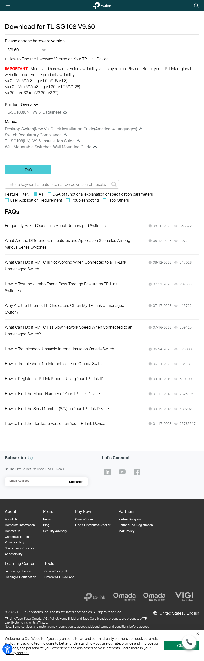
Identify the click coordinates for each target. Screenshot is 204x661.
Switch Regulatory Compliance (33, 134)
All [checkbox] (41, 194)
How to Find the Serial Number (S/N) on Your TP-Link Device (57, 408)
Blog (46, 525)
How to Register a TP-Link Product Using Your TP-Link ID (54, 378)
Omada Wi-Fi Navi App (59, 577)
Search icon (196, 6)
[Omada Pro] (154, 597)
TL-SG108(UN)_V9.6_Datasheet (33, 112)
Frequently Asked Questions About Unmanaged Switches (55, 225)
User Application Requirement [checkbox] (36, 200)
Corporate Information (20, 525)
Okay (181, 645)
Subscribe (76, 482)
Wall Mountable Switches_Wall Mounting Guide (48, 146)
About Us (11, 519)
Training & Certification (20, 577)
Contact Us (12, 531)
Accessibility (13, 554)
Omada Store (84, 519)
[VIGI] (184, 597)
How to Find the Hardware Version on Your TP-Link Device (57, 58)
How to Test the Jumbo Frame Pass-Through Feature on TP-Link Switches (61, 287)
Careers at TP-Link (17, 537)
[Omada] (124, 597)
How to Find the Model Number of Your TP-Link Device (52, 393)
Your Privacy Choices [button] (19, 548)
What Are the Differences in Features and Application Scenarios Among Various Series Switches (67, 244)
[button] (30, 458)
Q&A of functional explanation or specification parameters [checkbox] (102, 194)
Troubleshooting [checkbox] (85, 200)
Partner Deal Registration (136, 525)
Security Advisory (55, 531)
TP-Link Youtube (122, 471)
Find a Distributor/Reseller (92, 525)
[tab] (28, 170)
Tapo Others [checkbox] (118, 200)
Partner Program (130, 519)
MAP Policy (126, 531)
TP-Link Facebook (136, 471)
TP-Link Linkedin (107, 471)
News (47, 519)
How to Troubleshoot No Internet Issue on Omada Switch (54, 363)
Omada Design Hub (57, 571)
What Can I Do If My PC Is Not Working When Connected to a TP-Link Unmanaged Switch (65, 265)
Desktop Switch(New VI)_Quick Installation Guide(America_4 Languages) (71, 128)
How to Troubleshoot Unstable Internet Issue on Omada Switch (59, 348)
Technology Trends (18, 571)
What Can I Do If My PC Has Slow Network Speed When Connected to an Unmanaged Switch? (68, 330)
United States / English (179, 613)
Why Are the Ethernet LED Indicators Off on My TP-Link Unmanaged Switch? (64, 309)
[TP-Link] (94, 597)
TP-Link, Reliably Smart (99, 6)
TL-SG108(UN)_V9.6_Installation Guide (40, 140)
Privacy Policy (14, 542)
